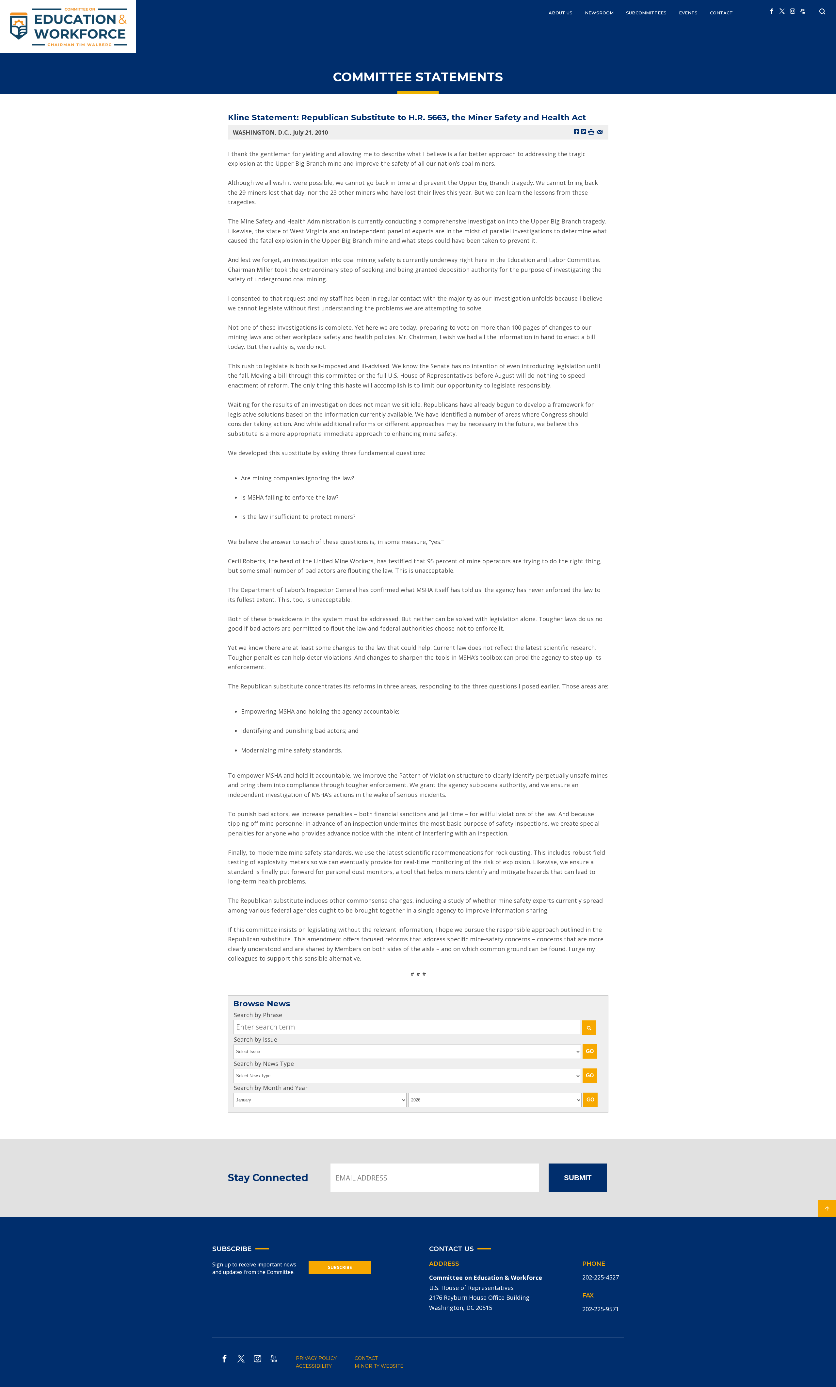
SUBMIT (577, 1178)
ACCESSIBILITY (314, 1366)
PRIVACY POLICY (316, 1358)
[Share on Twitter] (583, 131)
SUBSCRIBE (340, 1267)
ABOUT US (560, 12)
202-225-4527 (600, 1277)
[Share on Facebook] (576, 131)
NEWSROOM (599, 12)
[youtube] (802, 11)
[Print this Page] (591, 131)
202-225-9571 (600, 1309)
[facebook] (771, 11)
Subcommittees (646, 12)
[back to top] (827, 1208)
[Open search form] (822, 12)
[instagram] (792, 11)
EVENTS (688, 12)
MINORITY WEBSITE (379, 1366)
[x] (782, 11)
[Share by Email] (599, 131)
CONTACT (721, 12)
